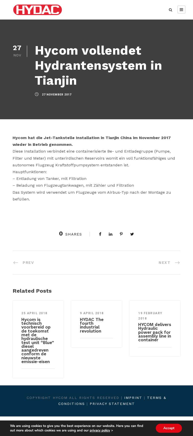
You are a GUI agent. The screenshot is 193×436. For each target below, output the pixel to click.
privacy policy (100, 430)
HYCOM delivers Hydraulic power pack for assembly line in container (154, 332)
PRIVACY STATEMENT (112, 404)
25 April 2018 (34, 313)
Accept (168, 428)
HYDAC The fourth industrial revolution (92, 325)
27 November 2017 (56, 94)
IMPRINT (133, 398)
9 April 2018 (92, 313)
